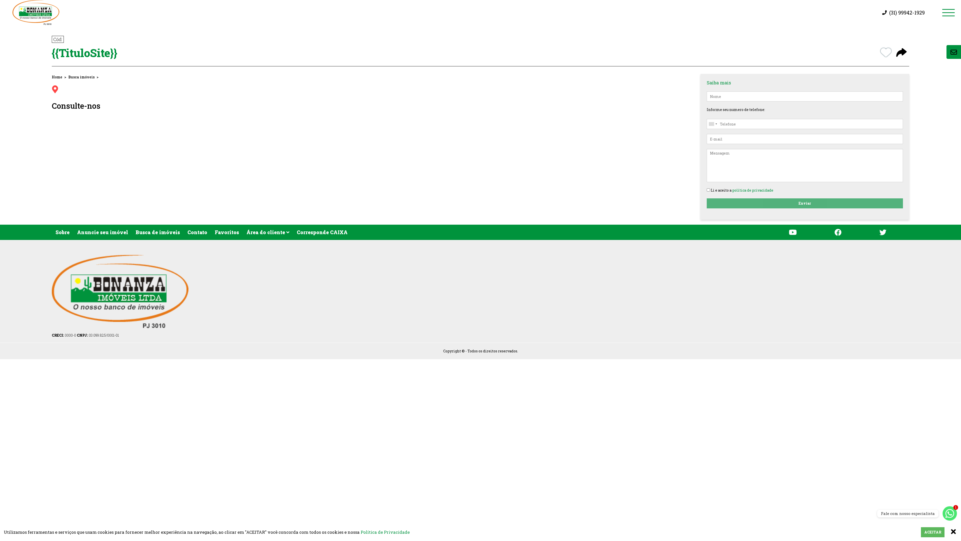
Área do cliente (266, 232)
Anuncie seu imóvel (102, 232)
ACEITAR (932, 532)
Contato (197, 232)
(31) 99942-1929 (907, 12)
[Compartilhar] (901, 53)
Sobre (63, 232)
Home (57, 77)
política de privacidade (752, 190)
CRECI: (64, 335)
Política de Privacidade (385, 532)
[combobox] (712, 124)
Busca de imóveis (158, 232)
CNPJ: (98, 335)
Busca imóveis (81, 77)
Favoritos (227, 232)
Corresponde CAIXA (322, 232)
